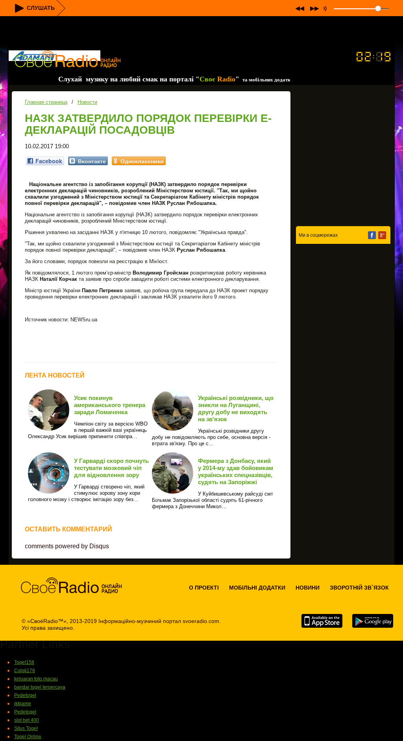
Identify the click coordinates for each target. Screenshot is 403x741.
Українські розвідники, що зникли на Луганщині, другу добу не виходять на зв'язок (236, 408)
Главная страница (46, 102)
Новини (308, 587)
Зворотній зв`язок (359, 587)
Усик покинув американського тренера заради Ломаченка (109, 404)
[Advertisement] (201, 34)
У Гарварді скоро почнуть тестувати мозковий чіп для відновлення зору (111, 467)
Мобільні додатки (257, 587)
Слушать (41, 8)
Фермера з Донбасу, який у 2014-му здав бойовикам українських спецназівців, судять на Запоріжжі (235, 471)
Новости (87, 102)
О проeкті (204, 587)
